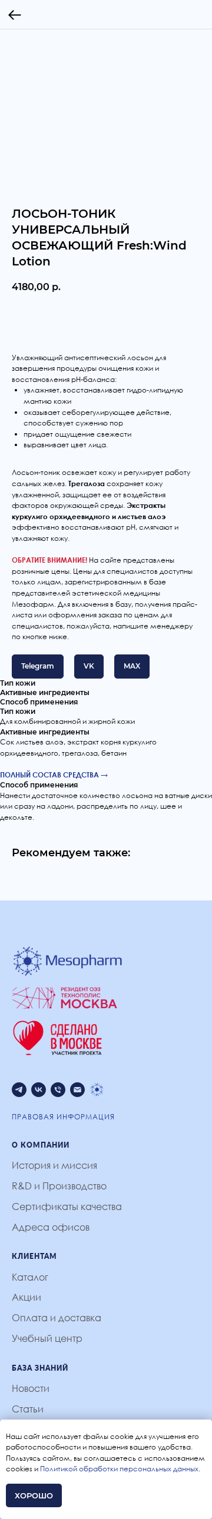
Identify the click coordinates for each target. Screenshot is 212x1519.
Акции (26, 1297)
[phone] (58, 1089)
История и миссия (54, 1165)
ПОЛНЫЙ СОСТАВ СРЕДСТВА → (54, 774)
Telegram (37, 666)
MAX (132, 666)
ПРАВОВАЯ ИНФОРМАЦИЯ (63, 1116)
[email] (77, 1089)
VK (89, 666)
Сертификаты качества (67, 1206)
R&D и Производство (59, 1186)
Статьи (28, 1409)
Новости (30, 1388)
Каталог (30, 1277)
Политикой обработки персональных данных (119, 1468)
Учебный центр (47, 1338)
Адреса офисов (51, 1227)
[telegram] (19, 1089)
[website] (97, 1089)
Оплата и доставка (56, 1318)
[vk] (38, 1089)
